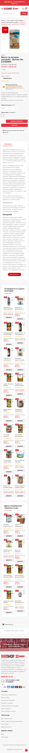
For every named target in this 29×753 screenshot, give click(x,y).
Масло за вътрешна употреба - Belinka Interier (20, 550)
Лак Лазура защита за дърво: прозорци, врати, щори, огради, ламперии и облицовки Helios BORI (20, 359)
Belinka (3, 55)
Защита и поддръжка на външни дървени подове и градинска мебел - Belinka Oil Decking (20, 525)
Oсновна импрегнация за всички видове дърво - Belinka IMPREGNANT (7, 525)
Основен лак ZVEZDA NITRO (19, 384)
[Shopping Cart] (26, 9)
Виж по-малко (14, 274)
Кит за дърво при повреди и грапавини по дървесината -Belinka (20, 461)
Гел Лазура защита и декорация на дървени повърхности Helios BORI (7, 435)
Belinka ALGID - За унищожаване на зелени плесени (20, 333)
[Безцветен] (2, 115)
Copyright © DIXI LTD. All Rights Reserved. (14, 745)
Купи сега (14, 125)
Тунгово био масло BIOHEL (19, 435)
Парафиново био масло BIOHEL (8, 333)
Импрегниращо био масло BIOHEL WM (8, 576)
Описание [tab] (7, 144)
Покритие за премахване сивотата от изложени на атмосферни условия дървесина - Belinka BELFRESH (8, 359)
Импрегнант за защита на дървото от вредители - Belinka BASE (7, 550)
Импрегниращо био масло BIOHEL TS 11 (20, 576)
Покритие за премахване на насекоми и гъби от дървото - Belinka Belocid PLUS (19, 308)
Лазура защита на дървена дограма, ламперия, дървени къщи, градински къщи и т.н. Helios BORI (20, 486)
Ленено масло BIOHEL (7, 410)
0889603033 (7, 78)
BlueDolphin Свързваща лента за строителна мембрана (20, 601)
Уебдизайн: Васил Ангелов (14, 749)
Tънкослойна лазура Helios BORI (7, 461)
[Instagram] (5, 684)
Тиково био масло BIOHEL (8, 384)
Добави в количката (17, 121)
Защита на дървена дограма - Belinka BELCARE (8, 486)
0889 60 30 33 (7, 677)
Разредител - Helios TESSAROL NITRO (8, 308)
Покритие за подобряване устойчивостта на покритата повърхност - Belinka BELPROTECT (20, 410)
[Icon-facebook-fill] (2, 684)
